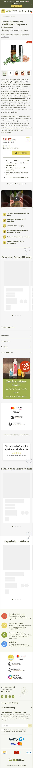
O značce (5, 336)
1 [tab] (12, 526)
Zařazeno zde (7, 352)
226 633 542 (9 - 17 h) (8, 689)
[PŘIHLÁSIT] (30, 725)
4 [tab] (20, 526)
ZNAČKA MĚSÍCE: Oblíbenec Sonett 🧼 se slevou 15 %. (16, 4)
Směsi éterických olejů (9, 17)
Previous (2, 55)
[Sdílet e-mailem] (25, 184)
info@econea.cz (7, 691)
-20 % (29, 42)
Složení (4, 347)
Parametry (6, 341)
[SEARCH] (23, 11)
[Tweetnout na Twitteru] (15, 184)
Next (30, 55)
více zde (23, 731)
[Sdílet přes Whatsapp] (22, 184)
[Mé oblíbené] (25, 11)
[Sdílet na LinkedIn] (20, 184)
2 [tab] (15, 526)
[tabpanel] (16, 286)
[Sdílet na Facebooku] (13, 184)
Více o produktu (6, 132)
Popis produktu (7, 327)
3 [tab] (17, 526)
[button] (28, 139)
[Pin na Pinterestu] (17, 184)
